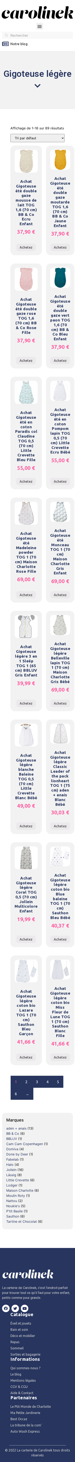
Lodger (12, 1185)
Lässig (11, 1175)
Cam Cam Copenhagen (24, 1144)
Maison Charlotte (19, 1190)
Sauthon (12, 1216)
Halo (10, 1164)
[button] (39, 26)
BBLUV (11, 1139)
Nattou (11, 1201)
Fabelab (12, 1159)
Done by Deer (17, 1154)
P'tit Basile (14, 1211)
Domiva (12, 1149)
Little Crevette (17, 1180)
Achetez (26, 247)
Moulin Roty (15, 1196)
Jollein (11, 1170)
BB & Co (12, 1133)
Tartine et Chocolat (21, 1221)
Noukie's (13, 1206)
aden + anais (16, 1128)
